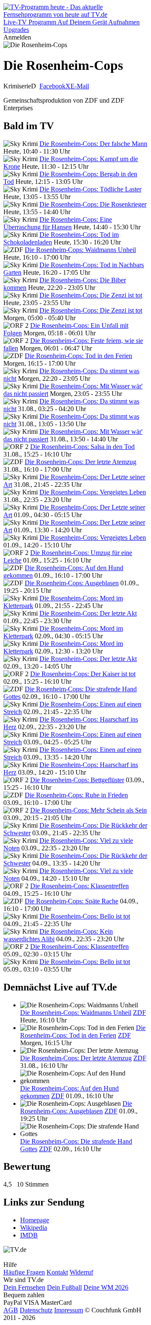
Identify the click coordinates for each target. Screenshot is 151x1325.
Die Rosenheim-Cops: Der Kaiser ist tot (82, 673)
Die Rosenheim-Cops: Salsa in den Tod (82, 446)
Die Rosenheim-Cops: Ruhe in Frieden (76, 795)
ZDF (139, 1012)
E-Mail (79, 86)
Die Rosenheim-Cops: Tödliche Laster (90, 189)
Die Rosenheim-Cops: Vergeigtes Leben (92, 492)
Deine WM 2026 (105, 1287)
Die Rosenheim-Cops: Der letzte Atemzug (80, 461)
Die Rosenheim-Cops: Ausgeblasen (72, 583)
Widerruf (81, 1272)
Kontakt (57, 1272)
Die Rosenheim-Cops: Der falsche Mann (93, 143)
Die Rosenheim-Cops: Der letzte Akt (88, 613)
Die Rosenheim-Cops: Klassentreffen (79, 886)
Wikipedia (33, 1227)
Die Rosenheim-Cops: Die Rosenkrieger (92, 204)
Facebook (52, 86)
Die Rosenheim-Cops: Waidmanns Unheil (80, 249)
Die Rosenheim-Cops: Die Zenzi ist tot (90, 295)
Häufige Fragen (24, 1272)
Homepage (34, 1220)
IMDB (29, 1235)
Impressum (68, 1310)
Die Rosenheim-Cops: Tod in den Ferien (78, 355)
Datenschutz (36, 1310)
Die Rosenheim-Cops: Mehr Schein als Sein (88, 810)
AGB (10, 1310)
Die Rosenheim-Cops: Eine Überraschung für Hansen (57, 223)
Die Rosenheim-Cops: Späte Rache (71, 901)
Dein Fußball (64, 1287)
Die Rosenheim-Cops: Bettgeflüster (77, 779)
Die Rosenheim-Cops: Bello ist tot (84, 916)
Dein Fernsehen (24, 1287)
